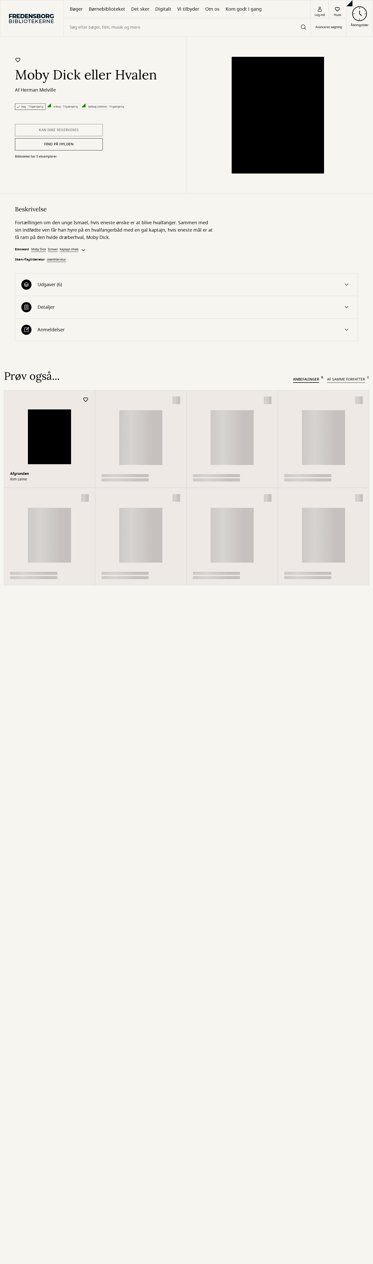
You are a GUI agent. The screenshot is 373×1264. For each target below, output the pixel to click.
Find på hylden (59, 144)
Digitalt (163, 9)
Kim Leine (18, 479)
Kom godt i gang (244, 9)
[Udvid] (83, 250)
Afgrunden (19, 473)
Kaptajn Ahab (69, 249)
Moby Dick (38, 249)
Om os (212, 9)
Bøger (76, 9)
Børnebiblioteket (107, 9)
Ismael (53, 249)
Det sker (140, 9)
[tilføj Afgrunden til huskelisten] (86, 399)
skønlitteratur (56, 259)
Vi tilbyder (188, 9)
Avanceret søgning (328, 27)
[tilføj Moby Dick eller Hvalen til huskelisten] (18, 60)
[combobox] (187, 27)
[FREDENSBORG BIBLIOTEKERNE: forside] (31, 18)
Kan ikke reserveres (59, 130)
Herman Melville (38, 90)
